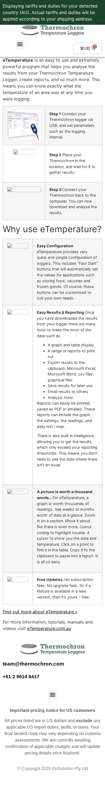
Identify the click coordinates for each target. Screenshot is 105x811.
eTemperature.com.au (49, 628)
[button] (19, 44)
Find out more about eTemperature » (40, 611)
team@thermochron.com (33, 664)
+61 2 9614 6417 (22, 676)
